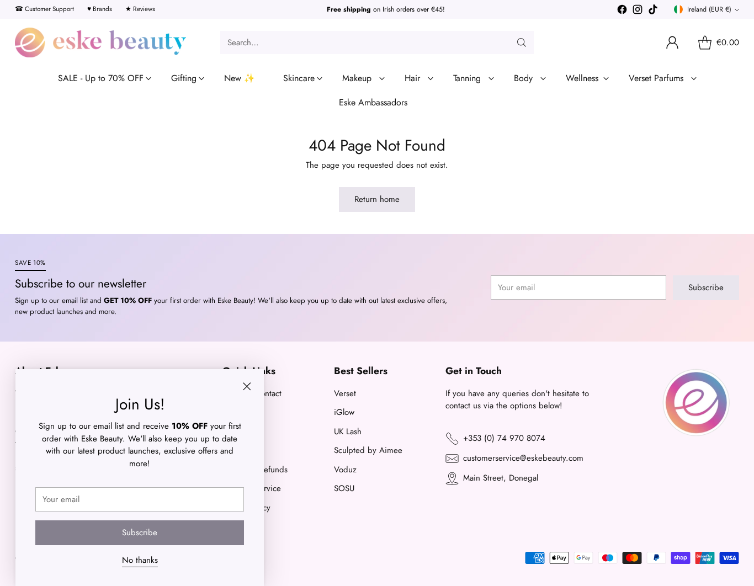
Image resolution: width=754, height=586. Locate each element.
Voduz (345, 470)
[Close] (246, 386)
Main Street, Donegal (500, 478)
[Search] (521, 42)
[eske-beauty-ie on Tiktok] (653, 11)
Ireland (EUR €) (709, 9)
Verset (345, 393)
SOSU (344, 488)
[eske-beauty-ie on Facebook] (622, 11)
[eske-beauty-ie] (100, 42)
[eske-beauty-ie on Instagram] (637, 11)
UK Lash (348, 431)
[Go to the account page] (672, 42)
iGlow (344, 412)
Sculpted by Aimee (368, 450)
